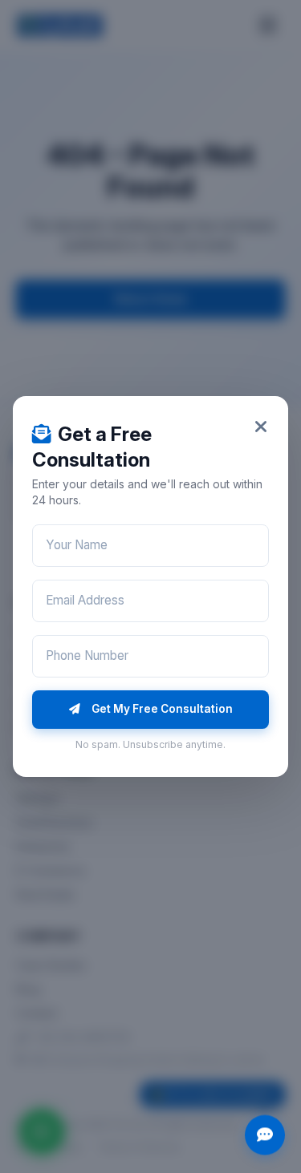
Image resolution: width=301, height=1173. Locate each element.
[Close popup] (261, 427)
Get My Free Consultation (162, 708)
